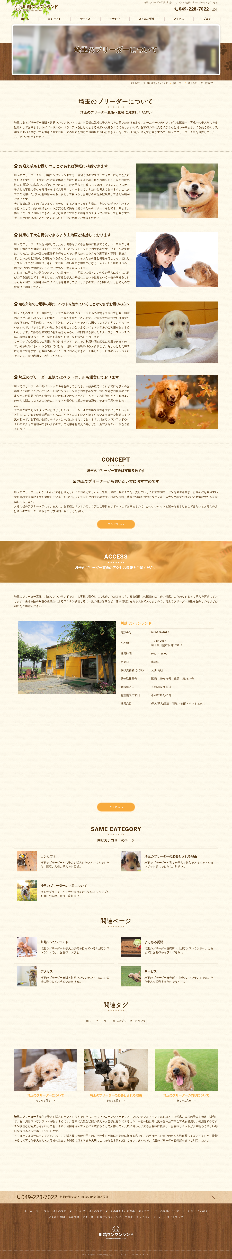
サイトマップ (175, 1217)
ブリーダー (102, 1021)
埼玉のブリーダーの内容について (158, 1211)
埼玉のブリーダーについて (129, 1021)
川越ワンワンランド (109, 1217)
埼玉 (89, 1021)
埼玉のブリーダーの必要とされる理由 (112, 1211)
